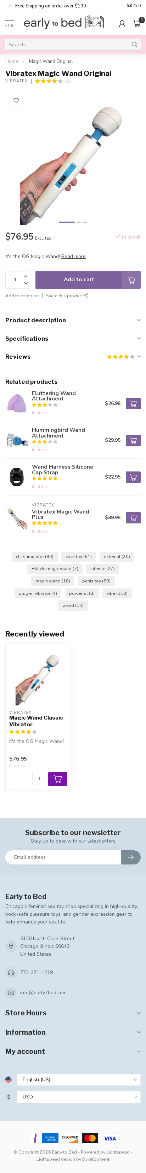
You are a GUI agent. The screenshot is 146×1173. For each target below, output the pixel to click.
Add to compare (22, 296)
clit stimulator (35, 556)
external (117, 556)
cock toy (79, 556)
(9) (68, 81)
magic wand (52, 581)
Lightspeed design (55, 1159)
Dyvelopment (96, 1159)
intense (102, 568)
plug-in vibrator (38, 593)
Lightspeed (118, 1152)
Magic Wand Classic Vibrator (36, 721)
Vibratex (16, 81)
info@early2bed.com (43, 992)
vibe (117, 593)
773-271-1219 (36, 972)
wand (73, 605)
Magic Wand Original (51, 61)
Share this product (65, 296)
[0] (137, 23)
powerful (82, 593)
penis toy (96, 581)
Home (11, 61)
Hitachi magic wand (55, 568)
